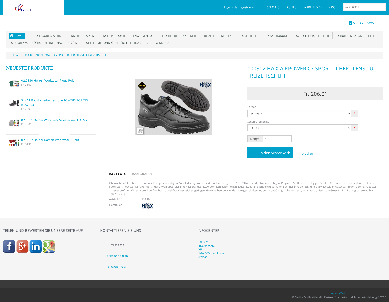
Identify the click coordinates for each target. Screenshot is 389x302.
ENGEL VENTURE (143, 36)
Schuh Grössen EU (258, 121)
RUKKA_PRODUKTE (275, 36)
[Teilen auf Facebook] (9, 246)
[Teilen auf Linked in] (35, 246)
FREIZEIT (207, 36)
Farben (251, 107)
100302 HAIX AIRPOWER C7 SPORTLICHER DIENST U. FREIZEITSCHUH (66, 55)
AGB (200, 249)
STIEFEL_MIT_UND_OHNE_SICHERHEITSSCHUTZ (116, 43)
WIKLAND (161, 43)
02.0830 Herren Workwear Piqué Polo (48, 80)
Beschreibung (117, 173)
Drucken (307, 153)
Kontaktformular (116, 266)
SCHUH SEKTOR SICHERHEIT (354, 36)
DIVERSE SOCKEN (81, 36)
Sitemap (202, 257)
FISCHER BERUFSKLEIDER (178, 36)
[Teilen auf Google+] (22, 246)
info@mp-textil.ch (117, 256)
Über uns (203, 242)
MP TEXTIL (227, 36)
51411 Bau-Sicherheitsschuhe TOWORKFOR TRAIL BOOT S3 (56, 102)
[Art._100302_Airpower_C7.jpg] (173, 107)
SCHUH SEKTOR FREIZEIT (312, 36)
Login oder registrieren (239, 7)
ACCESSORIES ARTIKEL (48, 36)
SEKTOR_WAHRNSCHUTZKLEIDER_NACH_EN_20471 (44, 43)
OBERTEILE (248, 36)
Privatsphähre (206, 246)
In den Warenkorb (275, 152)
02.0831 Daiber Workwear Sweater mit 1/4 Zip (54, 120)
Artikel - (362, 22)
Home (19, 36)
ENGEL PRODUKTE (113, 36)
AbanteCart (338, 293)
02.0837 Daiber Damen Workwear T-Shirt (50, 140)
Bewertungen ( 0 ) (142, 173)
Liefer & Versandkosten (211, 253)
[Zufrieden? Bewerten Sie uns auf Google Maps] (49, 246)
